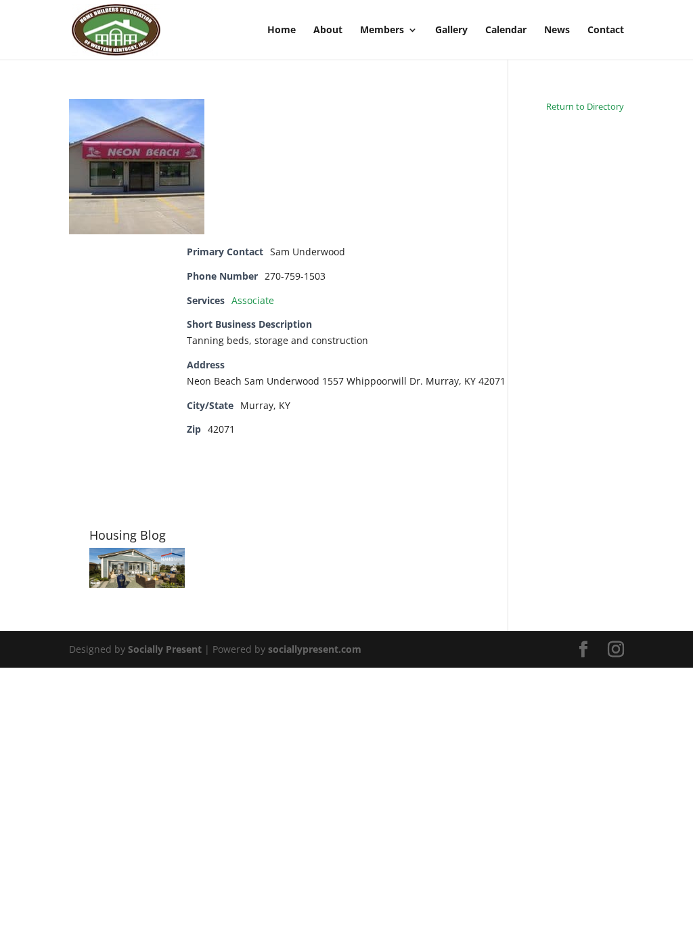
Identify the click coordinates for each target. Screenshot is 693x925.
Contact (605, 30)
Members (382, 30)
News (557, 30)
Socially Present (165, 649)
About (327, 30)
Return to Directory (585, 106)
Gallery (451, 30)
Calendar (506, 30)
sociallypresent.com (314, 649)
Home (281, 30)
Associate (252, 300)
